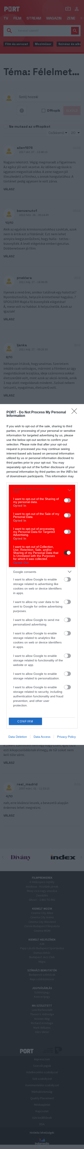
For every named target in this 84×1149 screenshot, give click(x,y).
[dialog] (42, 574)
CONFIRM (25, 721)
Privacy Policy (66, 736)
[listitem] (42, 490)
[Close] (76, 412)
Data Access (42, 736)
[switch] (67, 500)
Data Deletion (17, 736)
